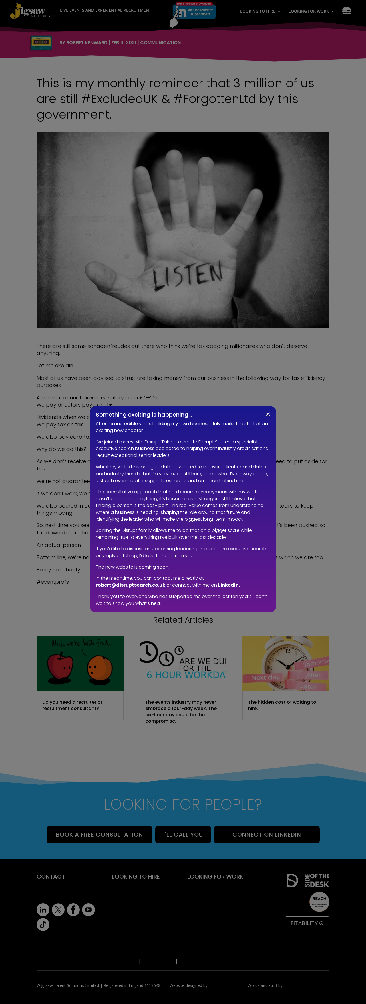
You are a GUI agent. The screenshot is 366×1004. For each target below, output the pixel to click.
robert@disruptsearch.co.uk (130, 585)
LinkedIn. (229, 585)
